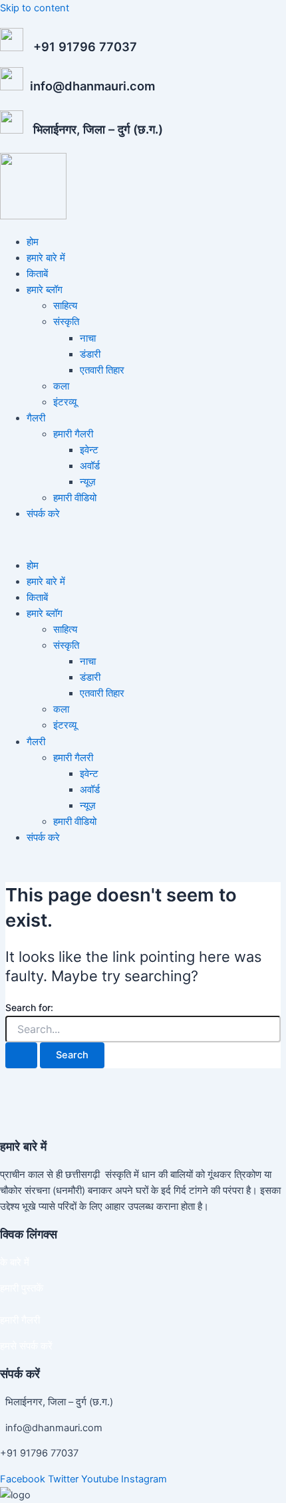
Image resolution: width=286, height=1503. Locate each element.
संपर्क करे (43, 514)
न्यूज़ (88, 482)
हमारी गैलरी (73, 434)
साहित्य (65, 306)
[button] (143, 540)
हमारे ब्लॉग (45, 290)
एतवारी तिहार (102, 370)
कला (61, 386)
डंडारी (90, 354)
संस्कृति (66, 322)
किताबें (37, 274)
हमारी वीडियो (74, 498)
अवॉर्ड (90, 466)
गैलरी (36, 418)
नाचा (88, 338)
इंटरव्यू (64, 402)
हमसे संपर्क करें (26, 1346)
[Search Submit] (21, 1055)
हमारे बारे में (46, 258)
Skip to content (34, 8)
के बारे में (14, 1262)
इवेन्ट (89, 450)
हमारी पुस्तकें (21, 1288)
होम (33, 242)
